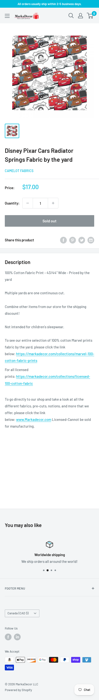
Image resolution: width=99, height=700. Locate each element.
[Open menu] (7, 16)
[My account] (80, 15)
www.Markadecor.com (33, 419)
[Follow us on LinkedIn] (17, 637)
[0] (90, 16)
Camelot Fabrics (19, 171)
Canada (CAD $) (18, 613)
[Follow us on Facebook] (8, 637)
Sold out (49, 220)
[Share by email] (90, 240)
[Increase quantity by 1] (53, 203)
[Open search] (71, 15)
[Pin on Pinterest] (72, 240)
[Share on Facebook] (63, 240)
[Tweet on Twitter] (81, 240)
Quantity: (12, 203)
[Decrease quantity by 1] (28, 203)
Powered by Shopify (18, 690)
